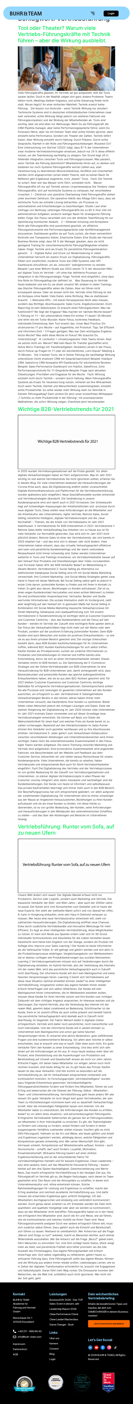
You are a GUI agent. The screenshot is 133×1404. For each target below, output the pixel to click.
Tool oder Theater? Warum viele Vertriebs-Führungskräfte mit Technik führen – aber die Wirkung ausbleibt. (64, 34)
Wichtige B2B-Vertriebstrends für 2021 (66, 409)
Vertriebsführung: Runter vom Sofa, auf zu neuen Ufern (66, 829)
